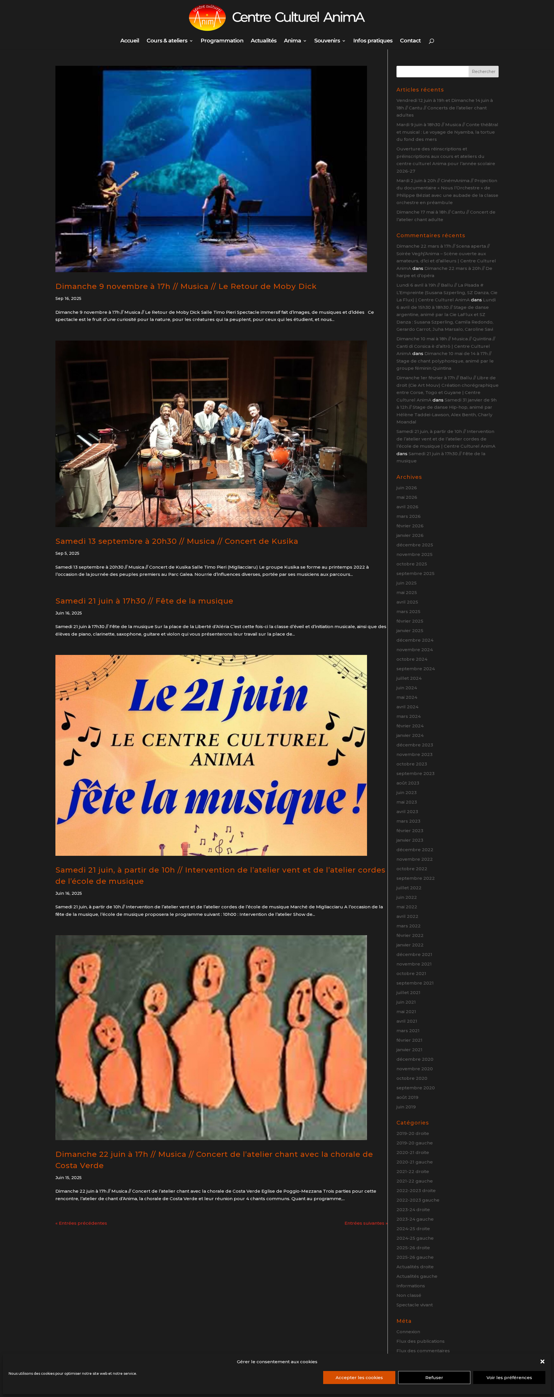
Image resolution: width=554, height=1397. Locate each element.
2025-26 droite (413, 1247)
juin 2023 (406, 792)
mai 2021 (406, 1011)
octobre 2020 (411, 1078)
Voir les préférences (509, 1377)
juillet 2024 (409, 678)
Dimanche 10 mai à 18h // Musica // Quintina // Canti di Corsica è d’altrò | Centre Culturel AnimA (445, 346)
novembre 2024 (414, 649)
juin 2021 (406, 1002)
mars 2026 (408, 516)
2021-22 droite (412, 1171)
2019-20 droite (412, 1133)
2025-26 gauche (415, 1257)
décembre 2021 (414, 954)
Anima (292, 41)
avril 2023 (407, 811)
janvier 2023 (409, 840)
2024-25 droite (413, 1228)
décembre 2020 (414, 1059)
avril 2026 (407, 506)
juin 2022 (406, 897)
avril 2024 (407, 706)
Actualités (263, 41)
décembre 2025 (414, 545)
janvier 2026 (410, 535)
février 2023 (409, 830)
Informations (410, 1285)
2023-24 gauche (415, 1219)
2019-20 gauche (414, 1143)
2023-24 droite (413, 1209)
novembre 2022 (414, 859)
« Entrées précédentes (81, 1223)
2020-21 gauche (414, 1162)
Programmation (222, 41)
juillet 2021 (408, 992)
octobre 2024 (411, 659)
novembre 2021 (414, 964)
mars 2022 (408, 926)
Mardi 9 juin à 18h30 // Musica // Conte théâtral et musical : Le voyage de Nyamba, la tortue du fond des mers (447, 132)
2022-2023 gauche (417, 1200)
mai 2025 (406, 592)
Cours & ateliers (167, 41)
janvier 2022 (410, 945)
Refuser (434, 1377)
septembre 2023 (415, 773)
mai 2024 (406, 697)
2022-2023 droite (416, 1190)
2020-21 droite (412, 1152)
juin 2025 (406, 583)
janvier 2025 (409, 630)
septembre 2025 (415, 573)
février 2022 (410, 935)
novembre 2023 (414, 754)
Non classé (408, 1295)
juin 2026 (406, 487)
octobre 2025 (411, 564)
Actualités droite (415, 1266)
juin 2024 (406, 687)
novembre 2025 (414, 554)
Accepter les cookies (359, 1377)
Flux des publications (420, 1341)
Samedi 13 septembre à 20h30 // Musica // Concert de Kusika (176, 541)
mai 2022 (406, 906)
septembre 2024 (415, 668)
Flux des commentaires (423, 1350)
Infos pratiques (372, 41)
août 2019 (407, 1097)
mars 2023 (408, 821)
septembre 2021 (415, 983)
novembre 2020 (414, 1068)
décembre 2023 (414, 745)
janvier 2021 (409, 1049)
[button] (542, 1361)
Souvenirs (327, 41)
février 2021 (409, 1040)
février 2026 (410, 525)
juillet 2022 (409, 887)
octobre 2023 (411, 764)
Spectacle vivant (414, 1305)
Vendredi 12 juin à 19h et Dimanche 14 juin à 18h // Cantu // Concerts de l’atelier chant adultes (444, 108)
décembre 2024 (414, 640)
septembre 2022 (415, 878)
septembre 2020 (415, 1087)
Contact (410, 41)
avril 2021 (406, 1021)
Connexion (408, 1331)
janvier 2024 (410, 735)
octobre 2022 (411, 868)
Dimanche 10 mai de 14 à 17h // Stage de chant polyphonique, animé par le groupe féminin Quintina (445, 361)
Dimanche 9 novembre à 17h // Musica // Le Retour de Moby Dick (186, 286)
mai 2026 (406, 497)
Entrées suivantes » (366, 1223)
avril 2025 (407, 602)
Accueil (129, 41)
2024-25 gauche (415, 1238)
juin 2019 (406, 1107)
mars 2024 (408, 716)
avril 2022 (407, 916)
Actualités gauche (416, 1276)
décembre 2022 (414, 849)
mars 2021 (408, 1030)
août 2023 (407, 783)
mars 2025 (408, 611)
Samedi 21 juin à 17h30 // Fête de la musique (144, 601)
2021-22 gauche (414, 1181)
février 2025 (409, 621)
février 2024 (410, 726)
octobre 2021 (411, 973)
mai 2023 (406, 802)
